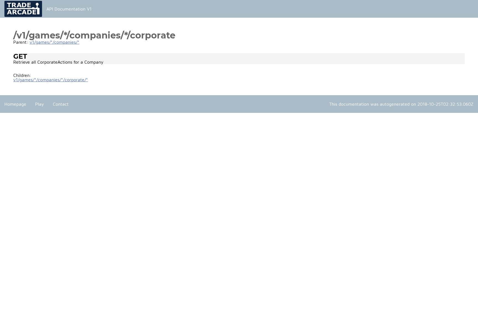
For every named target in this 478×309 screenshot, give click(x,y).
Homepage (15, 104)
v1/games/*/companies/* (54, 42)
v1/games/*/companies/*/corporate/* (50, 79)
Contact (61, 104)
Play (39, 104)
